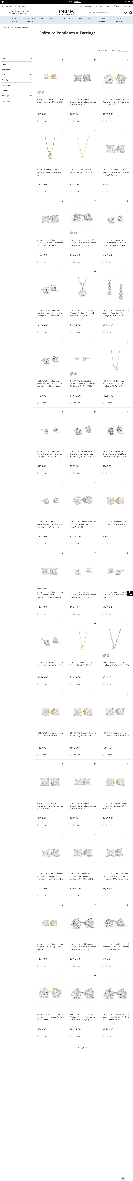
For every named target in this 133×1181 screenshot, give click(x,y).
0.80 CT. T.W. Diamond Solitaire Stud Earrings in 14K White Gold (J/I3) (116, 594)
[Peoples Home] (66, 12)
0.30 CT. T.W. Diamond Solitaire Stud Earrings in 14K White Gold (116, 734)
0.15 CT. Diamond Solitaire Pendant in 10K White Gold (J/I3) (116, 663)
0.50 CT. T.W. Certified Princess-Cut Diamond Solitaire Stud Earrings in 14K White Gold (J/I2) (83, 876)
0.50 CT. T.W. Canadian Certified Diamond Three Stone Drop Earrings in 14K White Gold (116, 313)
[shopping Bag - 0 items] (130, 12)
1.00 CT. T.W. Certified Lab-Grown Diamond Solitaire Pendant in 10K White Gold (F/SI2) (114, 383)
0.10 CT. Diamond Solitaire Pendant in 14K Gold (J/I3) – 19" (82, 171)
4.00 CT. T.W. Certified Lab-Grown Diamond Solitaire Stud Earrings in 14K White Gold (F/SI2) (49, 313)
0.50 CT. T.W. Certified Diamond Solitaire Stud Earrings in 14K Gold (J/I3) (50, 946)
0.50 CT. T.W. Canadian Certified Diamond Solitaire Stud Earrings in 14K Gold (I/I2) (116, 102)
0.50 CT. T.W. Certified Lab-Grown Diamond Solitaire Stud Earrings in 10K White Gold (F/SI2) (49, 383)
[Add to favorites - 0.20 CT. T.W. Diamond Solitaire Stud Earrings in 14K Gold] (62, 693)
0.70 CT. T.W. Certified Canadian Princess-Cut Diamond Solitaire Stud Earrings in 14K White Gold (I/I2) (50, 242)
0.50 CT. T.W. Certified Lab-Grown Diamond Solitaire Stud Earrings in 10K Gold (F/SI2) (49, 454)
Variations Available (75, 518)
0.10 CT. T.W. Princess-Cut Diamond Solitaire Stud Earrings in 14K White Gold (116, 172)
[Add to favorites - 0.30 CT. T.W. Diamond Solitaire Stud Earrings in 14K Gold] (94, 693)
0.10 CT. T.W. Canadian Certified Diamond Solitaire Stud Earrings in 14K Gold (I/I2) (50, 1017)
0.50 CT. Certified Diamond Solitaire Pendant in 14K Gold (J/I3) (49, 172)
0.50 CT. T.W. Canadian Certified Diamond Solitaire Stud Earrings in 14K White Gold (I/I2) (116, 1017)
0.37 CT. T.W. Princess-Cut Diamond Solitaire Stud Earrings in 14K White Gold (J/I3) (83, 594)
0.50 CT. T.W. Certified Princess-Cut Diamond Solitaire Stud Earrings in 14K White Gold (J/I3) (50, 594)
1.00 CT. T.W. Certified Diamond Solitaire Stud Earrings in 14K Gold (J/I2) (116, 806)
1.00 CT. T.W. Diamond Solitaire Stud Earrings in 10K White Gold (50, 663)
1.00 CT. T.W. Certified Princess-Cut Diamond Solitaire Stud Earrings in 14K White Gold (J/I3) (116, 876)
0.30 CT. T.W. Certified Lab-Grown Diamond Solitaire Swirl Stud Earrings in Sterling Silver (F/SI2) (82, 454)
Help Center (21, 6)
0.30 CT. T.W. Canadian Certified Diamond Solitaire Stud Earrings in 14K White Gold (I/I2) (83, 242)
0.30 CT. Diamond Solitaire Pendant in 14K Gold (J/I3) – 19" (82, 663)
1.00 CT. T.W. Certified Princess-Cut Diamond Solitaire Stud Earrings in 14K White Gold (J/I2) (50, 876)
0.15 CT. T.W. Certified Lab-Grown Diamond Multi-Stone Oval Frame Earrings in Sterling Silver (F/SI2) (115, 454)
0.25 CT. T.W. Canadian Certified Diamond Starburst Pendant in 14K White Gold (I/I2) (83, 313)
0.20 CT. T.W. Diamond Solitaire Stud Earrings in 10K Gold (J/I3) (50, 100)
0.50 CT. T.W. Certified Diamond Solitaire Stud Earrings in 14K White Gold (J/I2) (83, 524)
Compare (44, 121)
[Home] (19, 12)
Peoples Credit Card (105, 6)
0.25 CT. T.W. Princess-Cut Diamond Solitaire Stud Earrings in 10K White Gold (83, 102)
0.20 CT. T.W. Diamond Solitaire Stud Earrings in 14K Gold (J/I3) (115, 523)
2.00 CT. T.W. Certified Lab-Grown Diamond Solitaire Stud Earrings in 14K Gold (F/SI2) (115, 242)
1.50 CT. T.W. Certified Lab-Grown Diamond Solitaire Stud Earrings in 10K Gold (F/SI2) (49, 524)
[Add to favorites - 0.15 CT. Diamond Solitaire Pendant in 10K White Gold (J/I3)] (127, 623)
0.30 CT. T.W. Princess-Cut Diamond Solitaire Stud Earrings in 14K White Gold (50, 806)
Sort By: (112, 51)
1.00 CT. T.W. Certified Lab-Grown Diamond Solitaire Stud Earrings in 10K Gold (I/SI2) (82, 383)
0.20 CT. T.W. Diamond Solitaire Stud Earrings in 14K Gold (50, 734)
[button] (7, 2)
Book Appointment (86, 6)
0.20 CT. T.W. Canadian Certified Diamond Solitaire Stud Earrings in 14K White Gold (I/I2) (116, 946)
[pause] (3, 2)
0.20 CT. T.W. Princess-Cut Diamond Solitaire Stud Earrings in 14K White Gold (83, 806)
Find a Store (8, 6)
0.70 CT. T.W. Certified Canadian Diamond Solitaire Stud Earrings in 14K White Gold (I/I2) (83, 946)
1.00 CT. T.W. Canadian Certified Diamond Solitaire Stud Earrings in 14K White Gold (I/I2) (83, 1017)
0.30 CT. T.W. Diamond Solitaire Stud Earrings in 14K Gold (83, 734)
